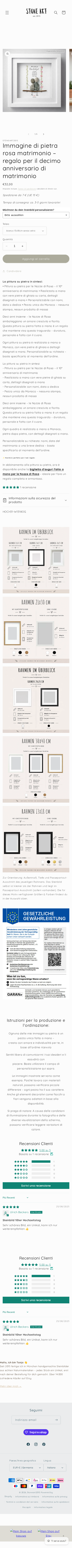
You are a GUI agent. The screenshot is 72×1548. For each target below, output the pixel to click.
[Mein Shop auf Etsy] (49, 1533)
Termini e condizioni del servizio (22, 1502)
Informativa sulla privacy (54, 1496)
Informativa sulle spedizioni (55, 1502)
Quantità (8, 239)
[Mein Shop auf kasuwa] (21, 1533)
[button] (7, 12)
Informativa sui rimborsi (27, 1496)
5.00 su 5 (45, 1150)
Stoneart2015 (33, 1492)
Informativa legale (43, 1507)
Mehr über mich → (11, 1386)
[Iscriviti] (56, 1420)
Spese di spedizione (27, 189)
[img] (11, 1207)
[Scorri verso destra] (43, 134)
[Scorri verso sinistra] (28, 134)
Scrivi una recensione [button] (36, 1185)
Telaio (6, 223)
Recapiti (26, 1507)
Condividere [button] (14, 271)
